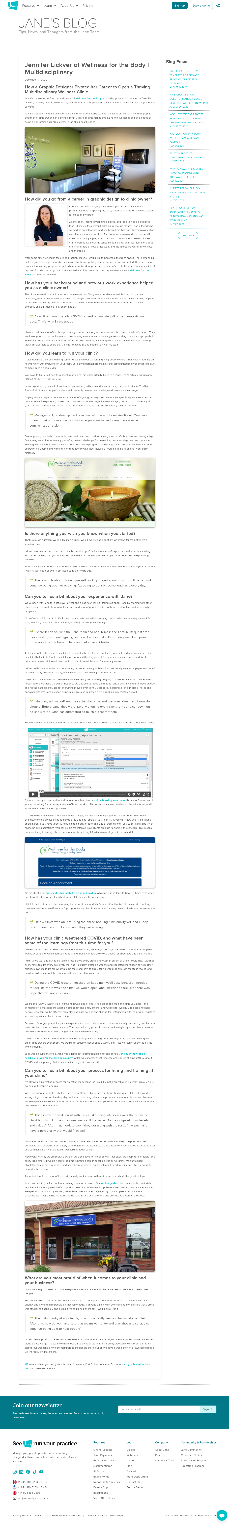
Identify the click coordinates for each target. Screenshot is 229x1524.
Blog (129, 1465)
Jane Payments (102, 1455)
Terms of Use (42, 1515)
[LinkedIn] (21, 1472)
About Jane (162, 1449)
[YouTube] (41, 1472)
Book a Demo (135, 1487)
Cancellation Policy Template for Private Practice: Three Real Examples (184, 79)
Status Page (116, 1515)
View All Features (104, 1498)
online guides (109, 1183)
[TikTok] (35, 1472)
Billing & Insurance (104, 1460)
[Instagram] (15, 1472)
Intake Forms (101, 1476)
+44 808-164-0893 (29, 1492)
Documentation (102, 1465)
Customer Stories (191, 1455)
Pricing (88, 5)
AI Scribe (98, 1471)
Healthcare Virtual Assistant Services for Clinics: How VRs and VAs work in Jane (186, 216)
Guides (131, 1449)
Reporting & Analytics (106, 1482)
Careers (159, 1455)
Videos (131, 1460)
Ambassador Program (194, 1460)
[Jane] (13, 5)
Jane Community (191, 1449)
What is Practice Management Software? (185, 157)
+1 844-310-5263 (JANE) (32, 1482)
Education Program (192, 1465)
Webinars (132, 1455)
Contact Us (133, 1482)
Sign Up (208, 1409)
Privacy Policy (59, 1515)
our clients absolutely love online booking (71, 893)
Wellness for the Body (89, 98)
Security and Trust (22, 1515)
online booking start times (109, 800)
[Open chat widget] (222, 1515)
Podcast (131, 1471)
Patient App (100, 1487)
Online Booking (102, 1449)
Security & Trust (164, 1460)
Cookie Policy (76, 1515)
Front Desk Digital (137, 1476)
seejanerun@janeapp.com (33, 1498)
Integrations (100, 1492)
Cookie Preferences (97, 1515)
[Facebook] (28, 1472)
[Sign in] (218, 5)
